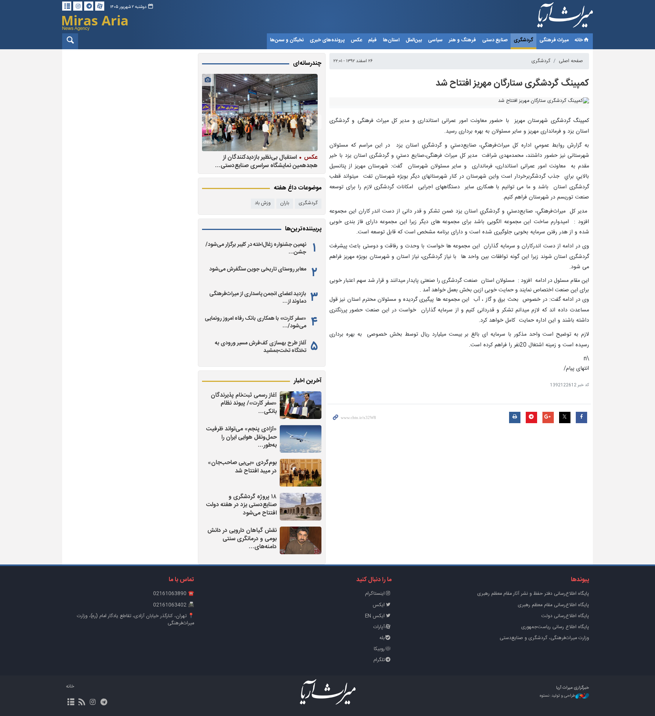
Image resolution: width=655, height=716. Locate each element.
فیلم (372, 40)
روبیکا (379, 649)
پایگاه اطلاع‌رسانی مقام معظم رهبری (553, 605)
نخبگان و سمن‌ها (287, 40)
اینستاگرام (375, 594)
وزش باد (263, 203)
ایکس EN (375, 616)
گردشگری (523, 40)
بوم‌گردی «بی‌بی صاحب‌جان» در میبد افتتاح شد (242, 467)
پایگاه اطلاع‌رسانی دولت (565, 616)
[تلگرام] (88, 6)
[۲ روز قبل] (260, 112)
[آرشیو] (66, 6)
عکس (356, 40)
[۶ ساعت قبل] (300, 472)
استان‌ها (391, 40)
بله (382, 638)
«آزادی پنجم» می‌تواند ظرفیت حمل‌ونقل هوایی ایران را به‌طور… (241, 437)
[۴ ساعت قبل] (300, 439)
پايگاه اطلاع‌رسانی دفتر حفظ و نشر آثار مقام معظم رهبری (533, 594)
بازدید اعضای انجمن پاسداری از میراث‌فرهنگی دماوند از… (257, 297)
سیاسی (435, 40)
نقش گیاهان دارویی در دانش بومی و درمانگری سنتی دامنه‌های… (242, 539)
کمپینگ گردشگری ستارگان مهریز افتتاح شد (512, 83)
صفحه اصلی (571, 61)
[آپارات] (99, 6)
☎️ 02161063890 (173, 594)
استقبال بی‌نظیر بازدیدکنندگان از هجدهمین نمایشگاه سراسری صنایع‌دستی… (266, 161)
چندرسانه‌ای (307, 63)
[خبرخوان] (81, 702)
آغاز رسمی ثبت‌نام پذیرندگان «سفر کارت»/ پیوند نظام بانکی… (244, 403)
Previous (313, 122)
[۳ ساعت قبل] (300, 405)
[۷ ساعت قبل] (300, 540)
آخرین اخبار (307, 381)
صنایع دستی (495, 40)
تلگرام (379, 660)
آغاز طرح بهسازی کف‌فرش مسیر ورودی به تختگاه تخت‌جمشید (260, 347)
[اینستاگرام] (77, 6)
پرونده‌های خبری (327, 40)
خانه (579, 40)
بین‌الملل (414, 40)
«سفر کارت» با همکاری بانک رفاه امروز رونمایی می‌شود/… (255, 322)
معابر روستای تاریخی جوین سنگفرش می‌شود (257, 269)
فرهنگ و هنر (462, 40)
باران (284, 203)
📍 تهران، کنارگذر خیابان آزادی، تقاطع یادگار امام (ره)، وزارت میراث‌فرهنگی (135, 619)
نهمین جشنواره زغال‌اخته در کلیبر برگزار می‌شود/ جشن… (255, 248)
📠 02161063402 (173, 605)
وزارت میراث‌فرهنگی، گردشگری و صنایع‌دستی (544, 638)
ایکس (379, 605)
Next (209, 122)
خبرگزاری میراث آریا (555, 17)
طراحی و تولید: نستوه (557, 696)
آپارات (379, 627)
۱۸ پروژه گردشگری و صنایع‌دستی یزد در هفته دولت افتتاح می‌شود (241, 505)
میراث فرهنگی (554, 40)
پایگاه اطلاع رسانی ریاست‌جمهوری (555, 627)
